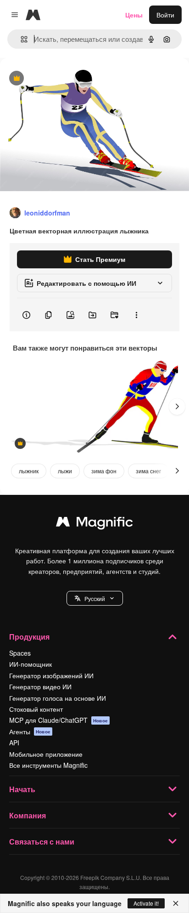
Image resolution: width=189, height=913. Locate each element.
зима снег (148, 471)
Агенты (29, 731)
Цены (134, 14)
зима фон (104, 471)
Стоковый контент (36, 709)
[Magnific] (94, 524)
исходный (61, 79)
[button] (95, 598)
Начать (22, 789)
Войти (165, 14)
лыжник (29, 471)
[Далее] (177, 407)
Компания (27, 815)
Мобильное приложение (46, 754)
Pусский (94, 598)
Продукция (29, 636)
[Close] (175, 903)
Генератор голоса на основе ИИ (57, 698)
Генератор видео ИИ (40, 686)
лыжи (65, 471)
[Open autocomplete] (20, 39)
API (14, 742)
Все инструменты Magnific (48, 765)
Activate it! (146, 903)
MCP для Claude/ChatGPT (58, 720)
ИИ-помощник (30, 664)
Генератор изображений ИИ (51, 675)
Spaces (20, 653)
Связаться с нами (41, 841)
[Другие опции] (136, 315)
